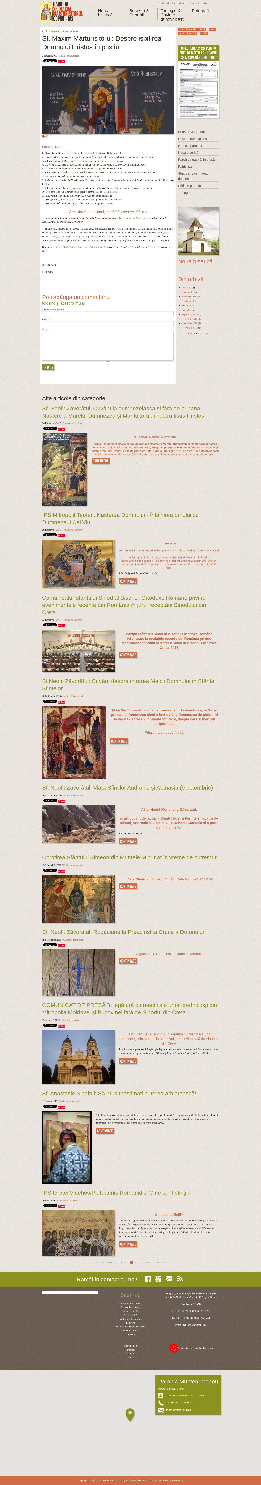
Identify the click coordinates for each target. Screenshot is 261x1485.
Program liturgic (179, 3)
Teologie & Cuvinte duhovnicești (172, 15)
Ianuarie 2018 (188, 292)
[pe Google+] (159, 1279)
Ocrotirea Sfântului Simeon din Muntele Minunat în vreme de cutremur (129, 857)
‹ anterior (190, 333)
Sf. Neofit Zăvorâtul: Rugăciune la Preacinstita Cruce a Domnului (123, 932)
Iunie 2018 (187, 310)
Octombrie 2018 (189, 319)
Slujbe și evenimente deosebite (193, 176)
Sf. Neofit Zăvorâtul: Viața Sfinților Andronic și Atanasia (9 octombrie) (127, 788)
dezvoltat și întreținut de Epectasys (196, 1348)
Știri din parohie (189, 186)
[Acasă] (61, 11)
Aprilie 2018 (188, 301)
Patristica (185, 166)
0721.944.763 (171, 1402)
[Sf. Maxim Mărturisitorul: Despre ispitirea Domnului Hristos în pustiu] (108, 100)
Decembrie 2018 (190, 328)
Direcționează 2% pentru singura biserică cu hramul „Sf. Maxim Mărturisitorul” (198, 53)
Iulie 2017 (186, 287)
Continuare (100, 461)
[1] (43, 265)
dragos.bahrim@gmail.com (178, 1410)
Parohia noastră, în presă (196, 159)
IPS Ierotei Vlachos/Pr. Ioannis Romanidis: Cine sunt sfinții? (116, 1193)
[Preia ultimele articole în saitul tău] (180, 1279)
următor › (206, 333)
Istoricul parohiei (190, 146)
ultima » (159, 1262)
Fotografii (201, 11)
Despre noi (194, 3)
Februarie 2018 (189, 296)
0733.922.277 (187, 1402)
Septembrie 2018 (190, 314)
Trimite (48, 367)
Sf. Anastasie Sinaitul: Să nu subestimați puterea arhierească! (119, 1093)
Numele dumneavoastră (53, 310)
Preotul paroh (163, 3)
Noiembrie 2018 (189, 323)
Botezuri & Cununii (139, 13)
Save (63, 62)
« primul (101, 1262)
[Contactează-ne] (170, 1279)
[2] (43, 272)
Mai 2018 (186, 305)
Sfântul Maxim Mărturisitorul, (81, 247)
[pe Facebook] (148, 1279)
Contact (205, 3)
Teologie (184, 193)
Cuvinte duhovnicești (69, 55)
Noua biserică (105, 13)
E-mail (46, 320)
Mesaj (45, 330)
